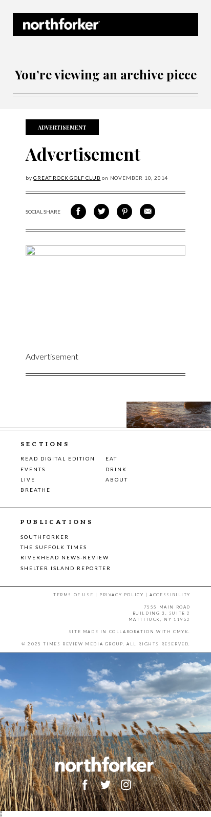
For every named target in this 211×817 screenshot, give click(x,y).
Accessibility (170, 594)
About (117, 479)
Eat (111, 458)
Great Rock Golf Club (66, 178)
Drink (116, 469)
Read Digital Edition (57, 458)
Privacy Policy (121, 594)
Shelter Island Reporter (65, 568)
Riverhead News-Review (64, 557)
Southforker (44, 537)
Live (27, 479)
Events (33, 469)
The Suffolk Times (53, 547)
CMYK (180, 631)
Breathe (35, 490)
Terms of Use (73, 594)
